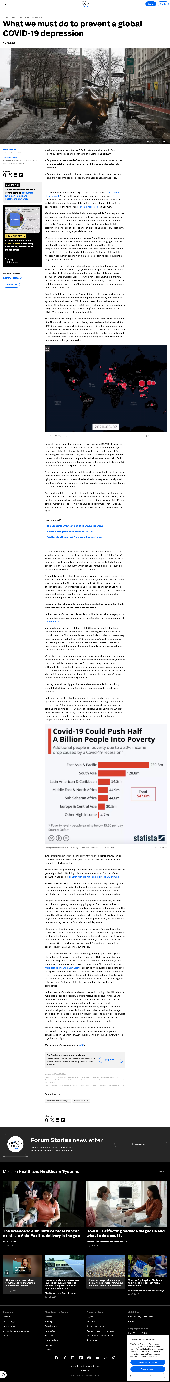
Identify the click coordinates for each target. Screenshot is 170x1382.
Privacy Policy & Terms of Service (85, 1366)
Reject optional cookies (148, 1362)
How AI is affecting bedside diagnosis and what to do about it (125, 1233)
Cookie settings (148, 1376)
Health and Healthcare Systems (22, 17)
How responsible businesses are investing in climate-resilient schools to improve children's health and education (62, 1284)
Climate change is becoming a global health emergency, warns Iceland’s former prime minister (105, 1283)
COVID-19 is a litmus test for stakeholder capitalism (74, 537)
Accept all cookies (148, 1369)
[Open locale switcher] (3, 1374)
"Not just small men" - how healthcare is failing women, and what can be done (20, 1283)
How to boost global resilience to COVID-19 (70, 531)
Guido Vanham (10, 158)
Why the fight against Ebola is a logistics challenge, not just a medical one (145, 1283)
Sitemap (85, 1371)
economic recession (87, 206)
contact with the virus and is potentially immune (94, 876)
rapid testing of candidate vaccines (63, 967)
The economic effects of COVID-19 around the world (75, 526)
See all (162, 1171)
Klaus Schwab (9, 149)
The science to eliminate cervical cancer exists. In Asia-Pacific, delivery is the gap (41, 1233)
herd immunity (53, 621)
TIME (81, 1045)
